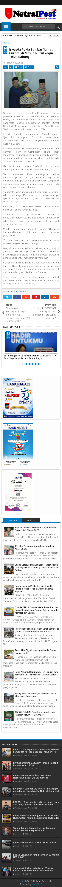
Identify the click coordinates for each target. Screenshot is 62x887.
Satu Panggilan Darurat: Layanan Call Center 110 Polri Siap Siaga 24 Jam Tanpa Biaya (30, 357)
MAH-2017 (37, 884)
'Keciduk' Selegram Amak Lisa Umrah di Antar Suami (34, 547)
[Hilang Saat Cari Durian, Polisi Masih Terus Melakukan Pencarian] (9, 698)
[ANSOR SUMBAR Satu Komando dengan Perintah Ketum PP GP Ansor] (9, 716)
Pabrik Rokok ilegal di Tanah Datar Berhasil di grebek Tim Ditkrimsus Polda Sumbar (37, 630)
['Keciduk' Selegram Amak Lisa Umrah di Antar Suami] (9, 550)
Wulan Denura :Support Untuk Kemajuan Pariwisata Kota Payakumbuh (34, 829)
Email (30, 67)
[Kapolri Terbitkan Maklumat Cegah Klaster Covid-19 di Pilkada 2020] (9, 532)
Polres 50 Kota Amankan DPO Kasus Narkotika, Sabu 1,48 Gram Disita (32, 776)
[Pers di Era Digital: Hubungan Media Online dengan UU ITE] (9, 654)
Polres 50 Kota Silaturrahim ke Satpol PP (34, 842)
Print (19, 67)
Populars (12, 520)
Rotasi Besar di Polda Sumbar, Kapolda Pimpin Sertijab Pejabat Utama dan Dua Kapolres (34, 589)
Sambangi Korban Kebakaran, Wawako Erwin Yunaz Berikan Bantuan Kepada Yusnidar (33, 871)
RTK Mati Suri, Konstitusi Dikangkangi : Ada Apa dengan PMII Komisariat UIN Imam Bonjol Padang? (36, 805)
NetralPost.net (17, 881)
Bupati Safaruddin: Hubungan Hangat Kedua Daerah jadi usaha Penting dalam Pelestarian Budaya (37, 567)
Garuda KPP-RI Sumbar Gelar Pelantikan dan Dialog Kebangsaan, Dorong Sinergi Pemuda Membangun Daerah (36, 610)
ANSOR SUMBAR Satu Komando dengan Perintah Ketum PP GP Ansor (35, 713)
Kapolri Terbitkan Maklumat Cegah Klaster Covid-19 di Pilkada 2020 (35, 529)
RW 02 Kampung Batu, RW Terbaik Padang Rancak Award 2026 (35, 764)
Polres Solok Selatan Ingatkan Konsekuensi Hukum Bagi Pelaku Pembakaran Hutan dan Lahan (36, 818)
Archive (30, 520)
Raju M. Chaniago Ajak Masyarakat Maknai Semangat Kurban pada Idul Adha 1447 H (36, 750)
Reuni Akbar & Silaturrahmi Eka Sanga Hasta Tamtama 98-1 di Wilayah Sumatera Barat (36, 673)
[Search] (58, 26)
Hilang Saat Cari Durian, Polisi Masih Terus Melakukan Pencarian (35, 695)
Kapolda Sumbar (19, 291)
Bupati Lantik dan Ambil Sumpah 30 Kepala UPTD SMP (36, 856)
